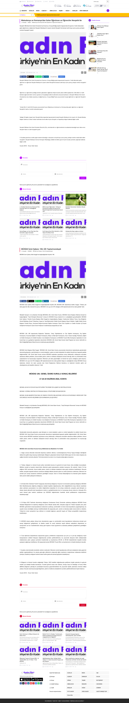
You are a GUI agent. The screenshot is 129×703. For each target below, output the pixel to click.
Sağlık (59, 701)
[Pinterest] (33, 683)
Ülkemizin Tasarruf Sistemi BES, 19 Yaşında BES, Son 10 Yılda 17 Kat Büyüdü (29, 659)
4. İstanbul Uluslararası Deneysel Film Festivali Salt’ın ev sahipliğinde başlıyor (30, 208)
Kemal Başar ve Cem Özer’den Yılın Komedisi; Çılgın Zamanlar (29, 232)
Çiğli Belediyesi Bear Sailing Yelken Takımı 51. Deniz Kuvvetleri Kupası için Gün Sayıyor (53, 659)
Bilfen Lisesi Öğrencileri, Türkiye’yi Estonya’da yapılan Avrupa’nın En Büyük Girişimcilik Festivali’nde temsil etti (53, 209)
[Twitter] (23, 683)
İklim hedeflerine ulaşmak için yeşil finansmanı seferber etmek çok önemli (76, 659)
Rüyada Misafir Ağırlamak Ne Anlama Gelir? (48, 15)
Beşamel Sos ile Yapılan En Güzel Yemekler (101, 60)
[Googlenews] (36, 683)
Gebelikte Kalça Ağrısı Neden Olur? (103, 34)
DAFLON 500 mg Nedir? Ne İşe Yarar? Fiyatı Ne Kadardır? (102, 69)
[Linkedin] (28, 683)
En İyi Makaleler (48, 701)
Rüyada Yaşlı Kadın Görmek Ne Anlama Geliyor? (102, 43)
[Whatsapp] (38, 683)
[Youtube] (31, 683)
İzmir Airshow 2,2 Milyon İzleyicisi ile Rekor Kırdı (29, 635)
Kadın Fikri (55, 701)
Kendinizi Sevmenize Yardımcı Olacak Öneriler (75, 207)
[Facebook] (21, 683)
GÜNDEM (30, 251)
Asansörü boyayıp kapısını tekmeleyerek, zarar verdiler (73, 635)
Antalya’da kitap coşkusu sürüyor (74, 231)
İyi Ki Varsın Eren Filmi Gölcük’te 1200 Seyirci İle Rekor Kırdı (52, 232)
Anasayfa (24, 22)
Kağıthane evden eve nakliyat (76, 701)
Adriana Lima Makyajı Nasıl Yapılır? (102, 26)
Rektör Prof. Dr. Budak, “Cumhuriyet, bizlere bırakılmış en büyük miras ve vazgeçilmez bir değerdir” (52, 635)
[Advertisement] (14, 22)
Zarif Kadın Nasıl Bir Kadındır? (102, 51)
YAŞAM (29, 22)
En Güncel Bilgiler (65, 701)
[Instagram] (26, 683)
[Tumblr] (41, 683)
